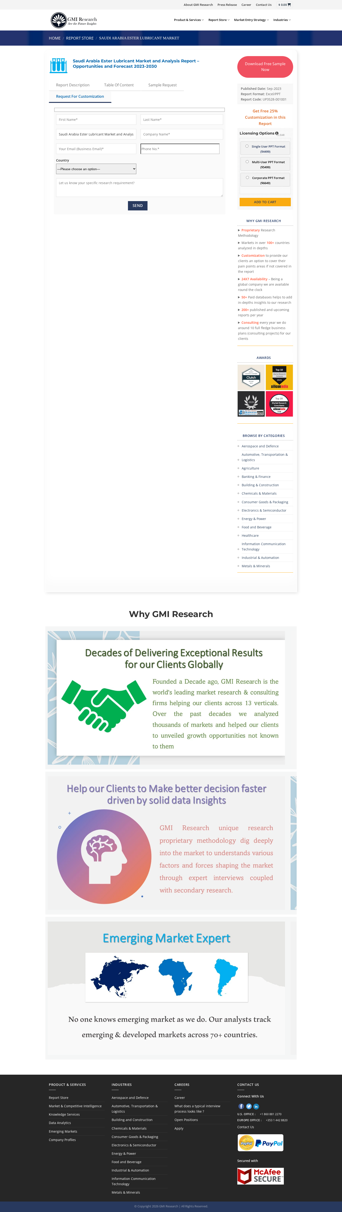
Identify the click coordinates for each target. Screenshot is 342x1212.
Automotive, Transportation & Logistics (265, 457)
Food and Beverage (257, 527)
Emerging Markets (63, 1131)
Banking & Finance (256, 476)
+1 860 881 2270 (271, 1114)
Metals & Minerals (256, 566)
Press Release (227, 5)
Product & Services (187, 20)
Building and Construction (132, 1119)
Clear (281, 135)
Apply (178, 1128)
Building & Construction (260, 485)
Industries (280, 20)
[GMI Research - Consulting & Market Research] (73, 19)
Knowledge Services (64, 1114)
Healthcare (250, 535)
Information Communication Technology (264, 546)
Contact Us (264, 5)
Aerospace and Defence (260, 446)
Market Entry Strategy (250, 20)
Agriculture (250, 468)
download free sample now (265, 66)
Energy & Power (254, 519)
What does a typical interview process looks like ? (197, 1109)
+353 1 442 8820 (277, 1120)
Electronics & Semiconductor (264, 510)
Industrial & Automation (260, 557)
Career (246, 5)
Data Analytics (60, 1123)
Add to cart (265, 202)
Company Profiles (62, 1140)
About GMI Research (198, 5)
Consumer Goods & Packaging (265, 502)
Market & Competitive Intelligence (75, 1106)
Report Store (217, 20)
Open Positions (186, 1119)
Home (54, 38)
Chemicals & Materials (259, 493)
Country (62, 160)
